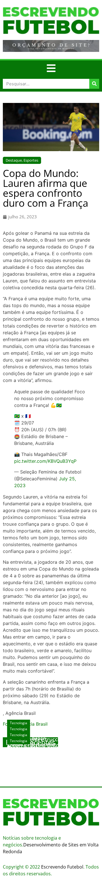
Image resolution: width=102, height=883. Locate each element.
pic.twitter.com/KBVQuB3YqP (45, 461)
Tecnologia (18, 740)
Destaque (14, 160)
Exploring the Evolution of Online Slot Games (47, 754)
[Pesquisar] (94, 84)
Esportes (31, 160)
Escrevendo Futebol (62, 867)
